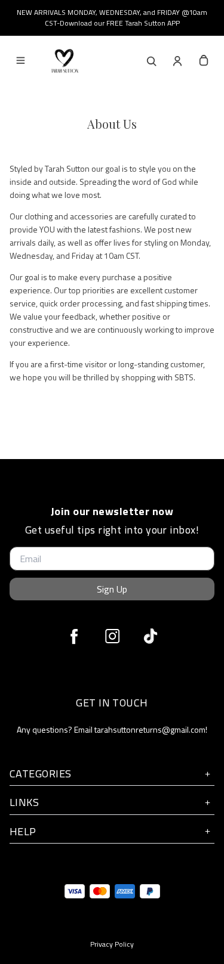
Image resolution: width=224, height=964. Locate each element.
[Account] (177, 61)
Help (23, 831)
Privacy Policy (112, 944)
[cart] (203, 61)
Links (24, 802)
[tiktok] (150, 636)
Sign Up (112, 589)
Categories (41, 773)
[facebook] (74, 636)
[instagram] (112, 636)
